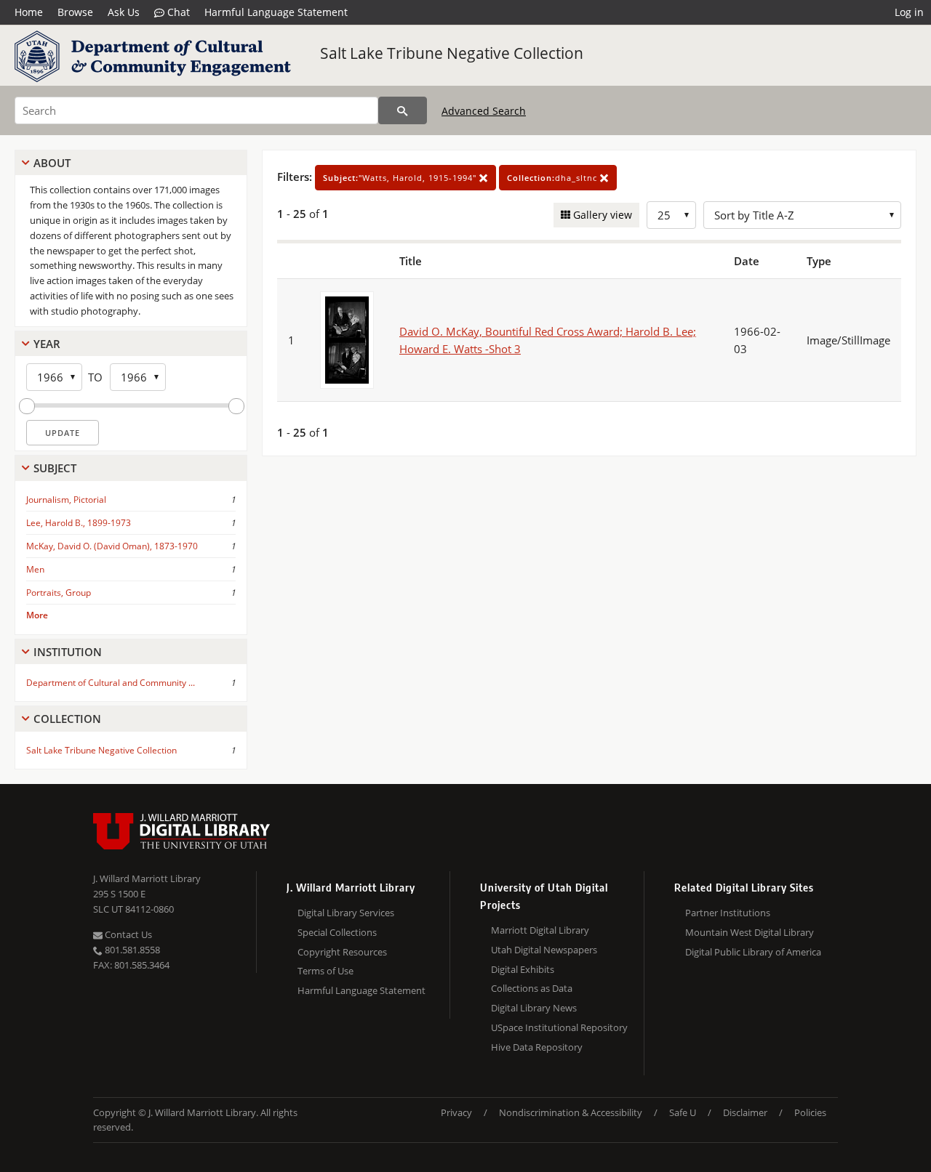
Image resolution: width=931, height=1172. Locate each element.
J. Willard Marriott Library (147, 878)
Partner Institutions (727, 912)
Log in (909, 12)
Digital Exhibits (522, 969)
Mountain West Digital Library (749, 932)
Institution (67, 651)
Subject (54, 468)
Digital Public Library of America (753, 951)
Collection (67, 718)
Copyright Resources (342, 951)
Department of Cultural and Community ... (110, 682)
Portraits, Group (58, 592)
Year (46, 343)
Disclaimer (745, 1112)
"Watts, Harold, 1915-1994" (401, 177)
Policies (810, 1112)
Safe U (682, 1112)
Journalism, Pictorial (66, 499)
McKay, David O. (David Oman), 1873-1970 (112, 546)
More (37, 615)
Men (35, 569)
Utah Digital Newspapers (544, 949)
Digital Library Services (345, 912)
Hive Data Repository (537, 1047)
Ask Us (124, 12)
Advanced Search (483, 111)
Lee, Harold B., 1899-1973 (78, 523)
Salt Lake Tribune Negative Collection (451, 53)
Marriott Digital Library (540, 930)
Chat (177, 12)
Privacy (456, 1112)
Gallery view (601, 215)
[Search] (402, 110)
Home (29, 12)
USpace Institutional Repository (559, 1027)
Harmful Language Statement (276, 12)
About (52, 162)
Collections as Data (531, 988)
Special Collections (337, 932)
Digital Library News (534, 1007)
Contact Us (127, 934)
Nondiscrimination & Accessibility (570, 1112)
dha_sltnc (553, 177)
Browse (75, 12)
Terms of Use (325, 970)
